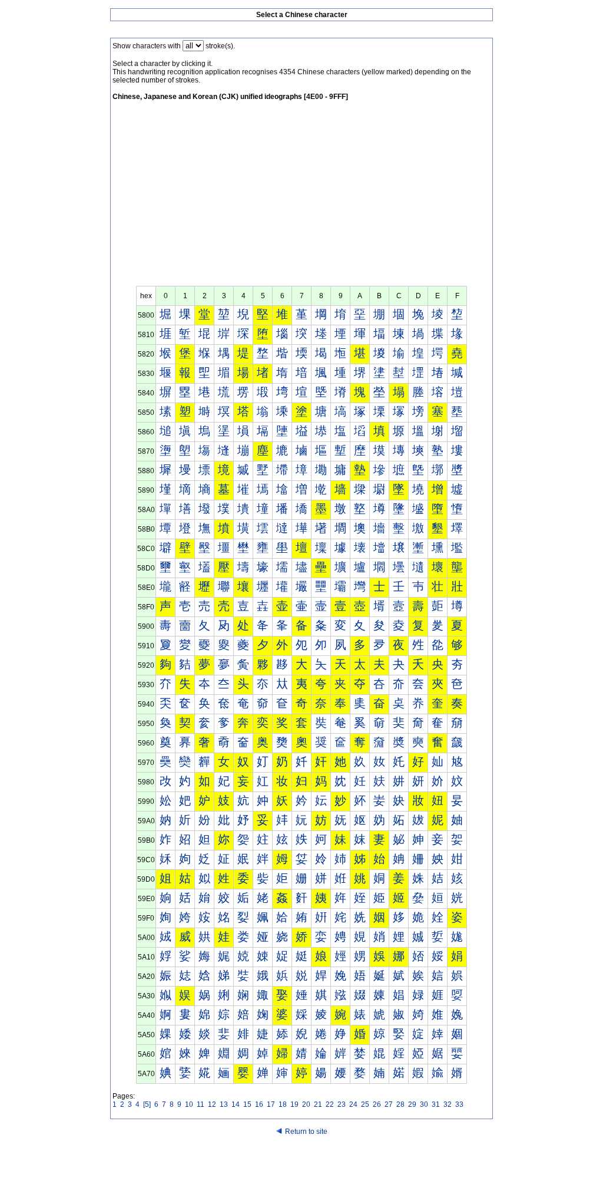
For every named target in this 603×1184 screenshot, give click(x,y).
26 (377, 1104)
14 (235, 1104)
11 (200, 1104)
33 (459, 1104)
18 (283, 1104)
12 (212, 1104)
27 (389, 1104)
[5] (147, 1104)
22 (330, 1104)
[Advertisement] (301, 197)
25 (365, 1104)
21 (318, 1104)
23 (341, 1104)
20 (306, 1104)
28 (400, 1104)
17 (271, 1104)
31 (436, 1104)
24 (353, 1104)
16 (259, 1104)
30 (424, 1104)
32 (447, 1104)
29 (412, 1104)
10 (189, 1104)
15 (247, 1104)
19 (294, 1104)
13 (224, 1104)
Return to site (306, 1131)
